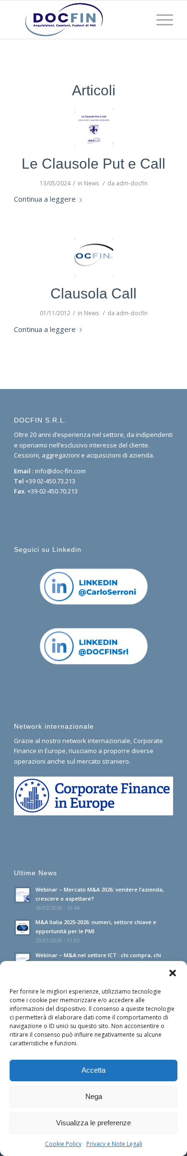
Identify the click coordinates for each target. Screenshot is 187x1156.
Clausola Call (93, 293)
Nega (93, 1096)
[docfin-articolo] (93, 257)
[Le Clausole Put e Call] (93, 127)
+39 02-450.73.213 (50, 481)
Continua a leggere (45, 199)
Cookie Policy (63, 1144)
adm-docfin (132, 183)
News (91, 183)
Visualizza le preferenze (93, 1123)
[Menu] (160, 19)
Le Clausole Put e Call (93, 164)
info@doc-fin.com (60, 471)
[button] (172, 973)
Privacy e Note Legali (114, 1144)
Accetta (93, 1070)
